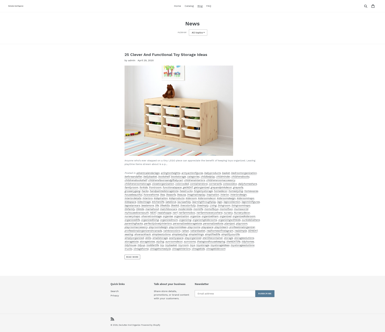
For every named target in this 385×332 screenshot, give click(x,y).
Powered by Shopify (150, 325)
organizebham (210, 216)
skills (148, 238)
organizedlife (132, 219)
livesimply (202, 205)
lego (219, 201)
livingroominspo (240, 205)
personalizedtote (213, 223)
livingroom (224, 205)
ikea (162, 194)
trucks (128, 248)
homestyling (235, 191)
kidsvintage (143, 201)
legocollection (231, 201)
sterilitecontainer (212, 238)
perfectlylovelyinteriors (157, 223)
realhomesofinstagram (219, 230)
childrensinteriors (194, 180)
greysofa (238, 187)
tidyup (141, 245)
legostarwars (132, 205)
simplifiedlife (212, 234)
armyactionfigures (192, 173)
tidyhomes (248, 241)
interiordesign (238, 194)
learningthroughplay (204, 201)
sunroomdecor (173, 241)
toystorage (202, 245)
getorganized (201, 187)
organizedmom (169, 219)
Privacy (115, 295)
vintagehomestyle (160, 248)
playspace (207, 227)
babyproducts (212, 173)
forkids (143, 187)
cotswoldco (230, 183)
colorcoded (182, 183)
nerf (174, 212)
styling (160, 241)
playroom (241, 223)
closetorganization (163, 183)
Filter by (182, 32)
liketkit (175, 205)
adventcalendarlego (147, 173)
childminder (223, 176)
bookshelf (164, 176)
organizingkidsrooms (204, 219)
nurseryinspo (132, 216)
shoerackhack (142, 234)
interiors (147, 198)
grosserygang (132, 191)
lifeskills (164, 205)
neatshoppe (164, 212)
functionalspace (172, 187)
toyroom (183, 245)
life (157, 205)
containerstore (198, 183)
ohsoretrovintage (151, 216)
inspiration (212, 194)
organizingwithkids (229, 219)
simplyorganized (134, 238)
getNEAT (187, 187)
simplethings (196, 234)
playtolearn (221, 227)
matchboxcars (168, 209)
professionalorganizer (242, 227)
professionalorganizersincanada (143, 230)
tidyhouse (130, 245)
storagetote (131, 241)
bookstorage (178, 176)
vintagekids (198, 248)
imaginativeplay (196, 194)
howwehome (151, 194)
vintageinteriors (181, 248)
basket (226, 173)
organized (225, 216)
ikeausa (181, 194)
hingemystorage (203, 191)
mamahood (152, 209)
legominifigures (251, 201)
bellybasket (150, 176)
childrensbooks (240, 176)
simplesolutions (161, 234)
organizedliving (150, 219)
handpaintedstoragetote (164, 191)
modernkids (185, 209)
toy (162, 245)
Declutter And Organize (129, 325)
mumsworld (241, 209)
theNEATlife (233, 241)
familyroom (131, 187)
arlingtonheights (170, 173)
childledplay (208, 176)
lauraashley (184, 201)
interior (224, 194)
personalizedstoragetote (187, 223)
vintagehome (140, 248)
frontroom (155, 187)
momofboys (211, 209)
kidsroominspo (245, 198)
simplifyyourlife (230, 234)
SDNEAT (252, 230)
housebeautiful (133, 194)
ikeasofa (171, 194)
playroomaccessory (136, 227)
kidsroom (191, 198)
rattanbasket (197, 230)
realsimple (240, 230)
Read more (132, 257)
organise (168, 216)
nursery (228, 212)
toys (192, 245)
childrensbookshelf (136, 180)
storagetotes (147, 241)
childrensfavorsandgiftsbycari (165, 180)
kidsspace (130, 201)
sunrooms (190, 241)
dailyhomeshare (247, 183)
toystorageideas (219, 245)
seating (129, 234)
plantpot (229, 223)
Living (213, 205)
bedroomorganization (244, 173)
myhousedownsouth (137, 212)
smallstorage (160, 238)
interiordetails (133, 198)
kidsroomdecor (207, 198)
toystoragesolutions (242, 245)
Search (115, 291)
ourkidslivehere (251, 219)
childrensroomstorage (138, 183)
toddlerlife (152, 245)
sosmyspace (176, 238)
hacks (145, 191)
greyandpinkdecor (221, 187)
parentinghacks (134, 223)
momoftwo (226, 209)
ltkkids (140, 209)
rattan (185, 230)
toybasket (171, 245)
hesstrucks (186, 191)
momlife (198, 209)
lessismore (147, 205)
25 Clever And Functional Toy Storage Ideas (166, 54)
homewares (251, 191)
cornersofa (215, 183)
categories (193, 176)
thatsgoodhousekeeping (211, 241)
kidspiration (161, 198)
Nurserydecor (242, 212)
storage (228, 238)
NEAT (153, 212)
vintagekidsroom (215, 248)
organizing (185, 219)
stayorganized (193, 238)
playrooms (194, 227)
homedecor (220, 191)
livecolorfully (188, 205)
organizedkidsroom (244, 216)
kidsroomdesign (226, 198)
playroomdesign (158, 227)
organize (195, 216)
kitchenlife (158, 201)
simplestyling (179, 234)
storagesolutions (244, 238)
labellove (170, 201)
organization (181, 216)
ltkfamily (130, 209)
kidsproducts (176, 198)
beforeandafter (133, 176)
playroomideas (177, 227)
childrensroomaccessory (220, 180)
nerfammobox (187, 212)
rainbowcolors (171, 230)
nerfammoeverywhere (209, 212)
